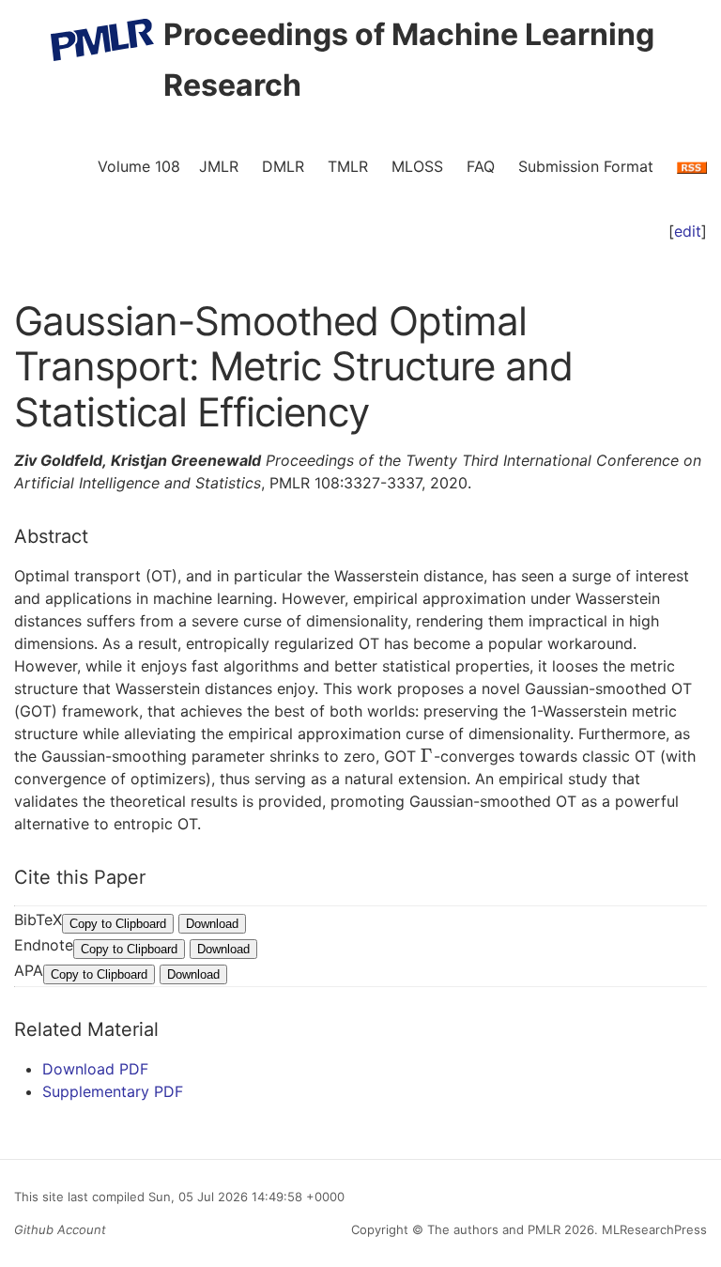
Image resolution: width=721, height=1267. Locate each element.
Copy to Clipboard (117, 924)
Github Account (60, 1229)
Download (212, 924)
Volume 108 (139, 166)
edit (687, 231)
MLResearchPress (652, 1229)
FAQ (481, 166)
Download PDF (95, 1068)
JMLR (218, 166)
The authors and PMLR (493, 1229)
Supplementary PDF (112, 1091)
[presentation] (427, 756)
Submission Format (585, 166)
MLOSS (417, 166)
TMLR (348, 166)
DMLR (283, 166)
